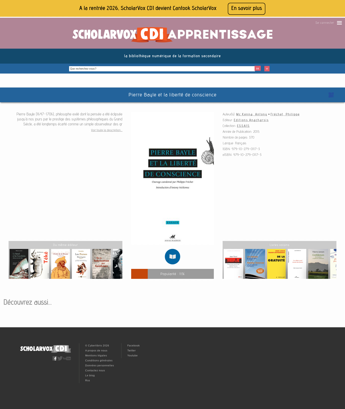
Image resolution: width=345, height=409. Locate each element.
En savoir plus (246, 9)
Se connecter (324, 23)
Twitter (131, 350)
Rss (87, 380)
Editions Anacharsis (251, 120)
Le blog (90, 375)
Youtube (132, 355)
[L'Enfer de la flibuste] (60, 265)
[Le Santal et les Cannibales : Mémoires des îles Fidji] (19, 265)
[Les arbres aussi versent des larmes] (297, 264)
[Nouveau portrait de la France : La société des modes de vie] (233, 264)
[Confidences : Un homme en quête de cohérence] (318, 264)
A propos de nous (96, 350)
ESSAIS (243, 126)
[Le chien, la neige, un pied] (122, 265)
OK (257, 69)
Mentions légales (96, 355)
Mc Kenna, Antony (251, 114)
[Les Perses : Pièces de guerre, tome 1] (81, 265)
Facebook (133, 345)
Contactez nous (95, 370)
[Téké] (39, 265)
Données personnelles (99, 365)
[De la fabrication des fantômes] (101, 265)
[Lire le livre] (172, 264)
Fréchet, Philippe (285, 114)
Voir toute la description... (106, 130)
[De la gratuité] (276, 264)
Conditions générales (99, 360)
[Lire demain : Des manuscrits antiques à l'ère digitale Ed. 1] (255, 264)
